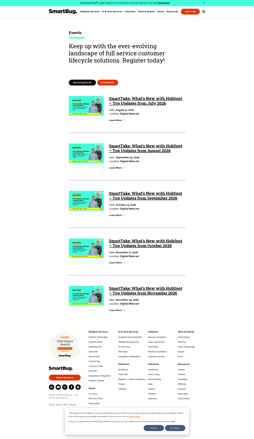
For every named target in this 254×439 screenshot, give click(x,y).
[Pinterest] (78, 387)
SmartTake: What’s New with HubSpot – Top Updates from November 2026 (145, 291)
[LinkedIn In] (51, 387)
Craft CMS (123, 374)
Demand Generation (157, 337)
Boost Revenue (64, 377)
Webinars (182, 384)
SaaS (150, 384)
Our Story (93, 394)
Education (152, 399)
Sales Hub (93, 352)
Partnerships (94, 403)
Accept (154, 428)
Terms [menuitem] (59, 404)
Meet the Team (96, 399)
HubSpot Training (96, 381)
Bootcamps (183, 394)
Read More (164, 3)
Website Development (128, 342)
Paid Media (153, 347)
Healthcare (153, 370)
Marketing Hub (95, 347)
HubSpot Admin (96, 342)
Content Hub (94, 361)
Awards (181, 352)
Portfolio (182, 342)
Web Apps (123, 352)
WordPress (123, 370)
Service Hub (94, 357)
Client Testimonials (186, 347)
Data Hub (93, 371)
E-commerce (124, 347)
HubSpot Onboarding (98, 337)
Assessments (184, 399)
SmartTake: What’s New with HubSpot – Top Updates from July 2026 (145, 101)
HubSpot (122, 389)
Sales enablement (156, 342)
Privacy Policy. (134, 416)
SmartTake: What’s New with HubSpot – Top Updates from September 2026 (145, 196)
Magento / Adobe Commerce (131, 379)
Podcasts (182, 389)
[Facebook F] (71, 387)
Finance (151, 389)
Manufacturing (154, 379)
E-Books (181, 374)
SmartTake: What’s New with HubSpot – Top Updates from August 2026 (145, 148)
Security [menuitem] (72, 404)
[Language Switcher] (203, 11)
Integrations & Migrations (100, 376)
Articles (181, 370)
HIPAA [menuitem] (65, 404)
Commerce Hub (96, 366)
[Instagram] (64, 387)
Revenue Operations (157, 352)
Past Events (107, 82)
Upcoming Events (82, 82)
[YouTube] (58, 387)
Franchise (152, 394)
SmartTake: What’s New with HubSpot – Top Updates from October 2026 (145, 243)
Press (180, 357)
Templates (183, 379)
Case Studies (184, 337)
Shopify (121, 384)
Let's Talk (190, 11)
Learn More (115, 120)
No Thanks (175, 428)
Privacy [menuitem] (52, 404)
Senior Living (154, 374)
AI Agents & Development (130, 337)
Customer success (156, 357)
